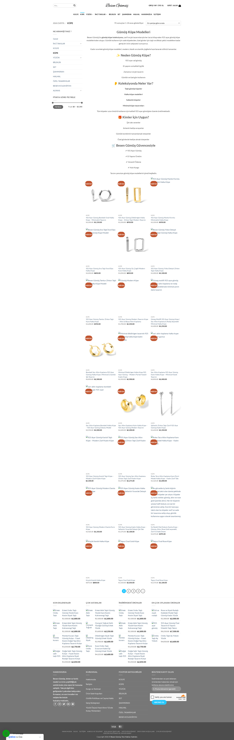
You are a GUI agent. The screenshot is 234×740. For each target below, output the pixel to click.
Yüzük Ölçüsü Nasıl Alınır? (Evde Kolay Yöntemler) (99, 709)
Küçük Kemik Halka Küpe (95, 580)
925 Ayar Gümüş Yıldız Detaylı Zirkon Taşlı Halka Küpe (165, 269)
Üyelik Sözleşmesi (163, 731)
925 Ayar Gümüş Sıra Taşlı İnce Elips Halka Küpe (99, 269)
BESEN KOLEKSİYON (62, 86)
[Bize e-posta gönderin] (68, 704)
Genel (55, 39)
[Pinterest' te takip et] (73, 704)
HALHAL (136, 14)
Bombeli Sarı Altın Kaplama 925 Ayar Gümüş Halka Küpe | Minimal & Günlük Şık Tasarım (101, 374)
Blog (75, 731)
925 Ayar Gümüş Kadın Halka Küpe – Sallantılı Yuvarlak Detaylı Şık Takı (132, 528)
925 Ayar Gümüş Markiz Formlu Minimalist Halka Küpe (163, 219)
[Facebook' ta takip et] (55, 704)
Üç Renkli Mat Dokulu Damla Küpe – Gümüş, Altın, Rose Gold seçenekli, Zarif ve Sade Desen (165, 529)
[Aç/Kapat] (80, 43)
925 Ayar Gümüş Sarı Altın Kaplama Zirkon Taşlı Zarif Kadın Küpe (132, 477)
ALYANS (56, 90)
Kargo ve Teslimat (93, 689)
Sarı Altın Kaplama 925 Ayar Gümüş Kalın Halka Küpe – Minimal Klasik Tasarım (164, 374)
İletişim (157, 14)
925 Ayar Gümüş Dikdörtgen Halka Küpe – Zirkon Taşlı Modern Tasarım (132, 219)
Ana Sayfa (58, 23)
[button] (156, 5)
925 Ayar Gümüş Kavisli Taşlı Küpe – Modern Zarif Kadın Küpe (100, 477)
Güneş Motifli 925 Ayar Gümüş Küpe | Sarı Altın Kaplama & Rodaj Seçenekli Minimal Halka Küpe (165, 321)
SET (119, 14)
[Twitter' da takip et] (64, 704)
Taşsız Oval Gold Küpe (126, 580)
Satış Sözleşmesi (93, 703)
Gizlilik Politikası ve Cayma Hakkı (100, 698)
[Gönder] (74, 6)
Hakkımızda (146, 14)
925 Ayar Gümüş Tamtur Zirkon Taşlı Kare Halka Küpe (100, 320)
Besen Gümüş (116, 737)
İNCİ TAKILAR (100, 14)
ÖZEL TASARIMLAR (61, 81)
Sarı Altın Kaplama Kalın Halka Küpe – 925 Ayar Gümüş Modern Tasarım (132, 426)
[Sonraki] (143, 591)
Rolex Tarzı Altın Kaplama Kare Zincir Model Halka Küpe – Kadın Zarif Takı (165, 477)
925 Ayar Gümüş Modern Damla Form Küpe (100, 528)
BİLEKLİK (112, 14)
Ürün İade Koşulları (94, 693)
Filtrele (58, 107)
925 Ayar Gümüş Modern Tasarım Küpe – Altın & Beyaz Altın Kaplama (133, 320)
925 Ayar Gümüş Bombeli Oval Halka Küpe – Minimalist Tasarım (100, 219)
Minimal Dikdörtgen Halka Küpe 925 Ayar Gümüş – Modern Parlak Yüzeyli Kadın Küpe (132, 374)
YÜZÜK (89, 14)
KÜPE (82, 14)
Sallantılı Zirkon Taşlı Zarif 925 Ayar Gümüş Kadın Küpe (164, 426)
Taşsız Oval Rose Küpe (159, 580)
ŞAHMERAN (127, 14)
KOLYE (75, 14)
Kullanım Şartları (112, 731)
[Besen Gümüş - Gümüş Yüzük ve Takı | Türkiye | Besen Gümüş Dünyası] (117, 5)
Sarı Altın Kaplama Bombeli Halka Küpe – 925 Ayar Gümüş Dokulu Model (101, 426)
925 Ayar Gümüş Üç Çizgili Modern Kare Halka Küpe (131, 269)
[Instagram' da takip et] (60, 704)
